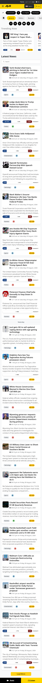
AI (18, 13)
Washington (35, 13)
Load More (21, 674)
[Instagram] (11, 23)
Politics (21, 18)
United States (11, 13)
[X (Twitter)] (28, 23)
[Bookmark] (38, 95)
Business (31, 18)
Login (38, 6)
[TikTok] (33, 23)
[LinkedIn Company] (15, 23)
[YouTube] (24, 23)
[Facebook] (19, 23)
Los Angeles (25, 13)
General (11, 18)
